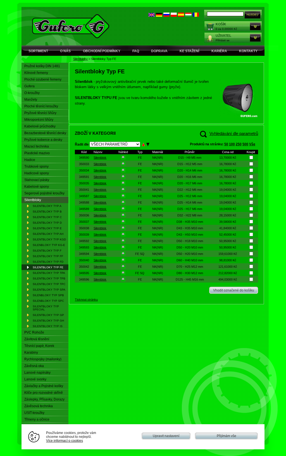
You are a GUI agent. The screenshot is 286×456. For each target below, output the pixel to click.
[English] (151, 15)
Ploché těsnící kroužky (41, 106)
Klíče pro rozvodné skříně (43, 393)
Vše (252, 144)
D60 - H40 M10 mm (190, 260)
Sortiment (38, 51)
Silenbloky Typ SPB (48, 295)
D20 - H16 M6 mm (189, 176)
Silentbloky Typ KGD (49, 239)
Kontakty (248, 51)
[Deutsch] (159, 15)
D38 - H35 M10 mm (190, 221)
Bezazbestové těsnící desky (45, 133)
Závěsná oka (34, 366)
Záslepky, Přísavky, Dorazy (44, 399)
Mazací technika (36, 146)
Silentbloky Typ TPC (49, 284)
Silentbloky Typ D (47, 222)
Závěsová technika (38, 406)
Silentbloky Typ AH (48, 233)
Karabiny (31, 352)
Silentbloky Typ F (47, 250)
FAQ (135, 51)
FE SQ (139, 253)
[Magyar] (188, 15)
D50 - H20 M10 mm (190, 247)
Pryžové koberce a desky (43, 140)
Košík (221, 24)
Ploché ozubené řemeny (42, 79)
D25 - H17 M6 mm (189, 209)
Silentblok (100, 157)
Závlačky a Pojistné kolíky (43, 386)
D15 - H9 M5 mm (189, 157)
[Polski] (174, 15)
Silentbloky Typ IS (48, 326)
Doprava (159, 51)
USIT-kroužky (34, 413)
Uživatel (223, 36)
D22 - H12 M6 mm (189, 189)
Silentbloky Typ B (47, 211)
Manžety (30, 100)
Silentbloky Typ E (47, 228)
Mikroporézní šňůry (38, 120)
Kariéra (219, 51)
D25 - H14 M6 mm (189, 202)
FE (140, 157)
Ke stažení (189, 51)
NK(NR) (157, 157)
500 (245, 144)
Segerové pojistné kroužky (44, 193)
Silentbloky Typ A (47, 206)
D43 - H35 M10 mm (190, 228)
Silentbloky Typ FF (48, 256)
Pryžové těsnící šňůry (40, 113)
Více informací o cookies (64, 440)
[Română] (196, 15)
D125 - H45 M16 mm (190, 279)
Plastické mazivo (37, 153)
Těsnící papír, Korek (39, 346)
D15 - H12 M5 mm (189, 164)
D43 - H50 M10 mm (190, 234)
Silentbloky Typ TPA (49, 272)
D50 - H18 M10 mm (190, 241)
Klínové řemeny (36, 73)
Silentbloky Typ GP (48, 315)
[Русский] (166, 15)
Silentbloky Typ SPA (49, 289)
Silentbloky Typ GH (48, 320)
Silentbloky (80, 59)
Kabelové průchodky (40, 126)
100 (232, 144)
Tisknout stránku (86, 299)
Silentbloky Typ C (47, 217)
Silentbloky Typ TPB (49, 278)
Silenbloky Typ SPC (48, 300)
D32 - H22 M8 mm (189, 215)
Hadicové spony (36, 173)
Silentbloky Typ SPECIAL (46, 308)
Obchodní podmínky (101, 51)
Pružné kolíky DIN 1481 (42, 66)
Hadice (29, 160)
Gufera (29, 86)
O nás (65, 51)
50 (226, 144)
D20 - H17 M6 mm (189, 183)
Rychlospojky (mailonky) (42, 359)
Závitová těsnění (36, 339)
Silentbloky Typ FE (48, 267)
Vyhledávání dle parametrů (233, 133)
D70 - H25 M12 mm (190, 266)
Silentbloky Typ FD (48, 261)
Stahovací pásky (36, 180)
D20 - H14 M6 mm (189, 170)
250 (239, 144)
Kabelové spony (36, 187)
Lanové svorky (35, 379)
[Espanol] (181, 15)
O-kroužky (32, 93)
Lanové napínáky (37, 373)
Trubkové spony (36, 166)
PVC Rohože (34, 332)
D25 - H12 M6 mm (189, 196)
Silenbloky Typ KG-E (49, 245)
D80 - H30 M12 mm (190, 273)
